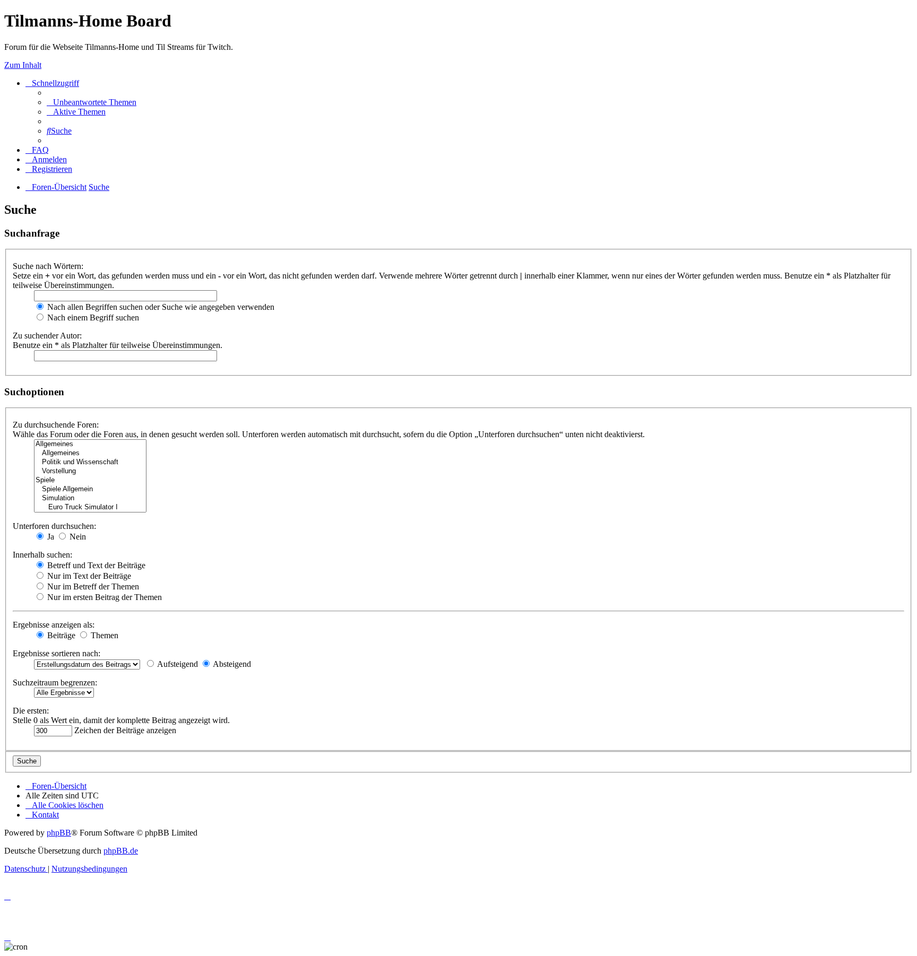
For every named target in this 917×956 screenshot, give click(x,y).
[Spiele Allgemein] (90, 489)
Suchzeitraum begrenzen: (55, 682)
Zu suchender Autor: (47, 335)
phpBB (59, 832)
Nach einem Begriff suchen (92, 317)
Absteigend (231, 663)
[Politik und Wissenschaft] (90, 462)
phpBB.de (120, 850)
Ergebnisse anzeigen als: (53, 624)
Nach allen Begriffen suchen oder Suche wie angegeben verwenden (159, 306)
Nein (76, 536)
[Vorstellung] (90, 471)
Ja (49, 536)
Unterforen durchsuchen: (54, 526)
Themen (103, 635)
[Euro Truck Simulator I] (90, 507)
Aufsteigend (176, 663)
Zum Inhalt (22, 64)
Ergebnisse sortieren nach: (56, 653)
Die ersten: (31, 710)
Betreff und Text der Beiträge (95, 565)
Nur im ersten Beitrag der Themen (103, 597)
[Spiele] (90, 480)
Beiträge (60, 635)
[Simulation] (90, 498)
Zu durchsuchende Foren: (56, 424)
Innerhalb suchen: (42, 554)
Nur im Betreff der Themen (92, 586)
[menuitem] (91, 102)
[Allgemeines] (90, 444)
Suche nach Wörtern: (48, 266)
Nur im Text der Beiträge (88, 575)
